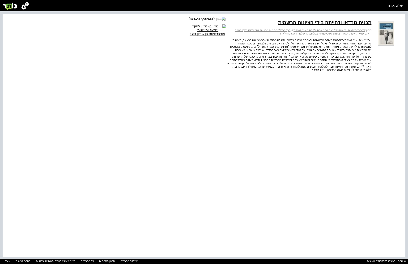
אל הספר (317, 70)
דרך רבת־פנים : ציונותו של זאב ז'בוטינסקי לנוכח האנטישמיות (329, 30)
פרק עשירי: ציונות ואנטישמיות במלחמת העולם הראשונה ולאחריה (315, 33)
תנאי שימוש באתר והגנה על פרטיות (55, 261)
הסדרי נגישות (23, 261)
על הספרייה (87, 261)
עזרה (7, 261)
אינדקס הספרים (129, 261)
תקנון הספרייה (107, 261)
